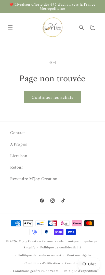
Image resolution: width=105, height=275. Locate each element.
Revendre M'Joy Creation (34, 179)
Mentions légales (79, 255)
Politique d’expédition (80, 271)
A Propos (18, 144)
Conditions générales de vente (36, 271)
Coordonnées (75, 263)
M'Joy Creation (30, 241)
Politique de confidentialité (61, 247)
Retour (16, 167)
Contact (17, 132)
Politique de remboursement (39, 255)
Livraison (18, 155)
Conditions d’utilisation (42, 263)
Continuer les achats (52, 97)
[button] (10, 27)
